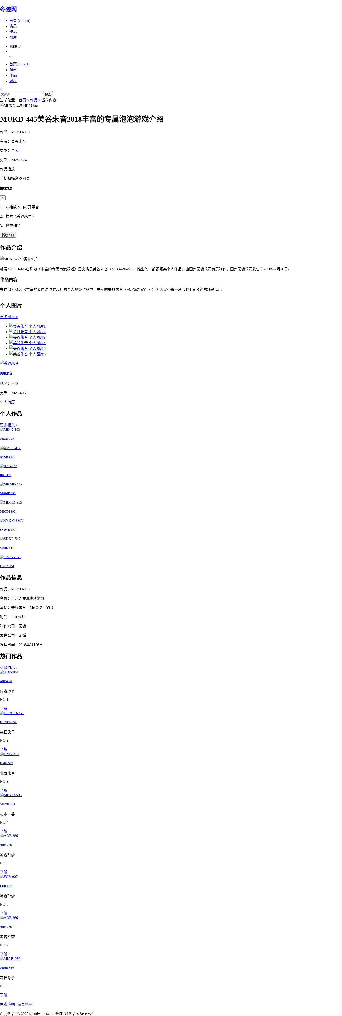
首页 (19, 21)
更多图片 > (9, 317)
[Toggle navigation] (11, 56)
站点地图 (24, 1004)
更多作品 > (9, 668)
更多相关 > (9, 425)
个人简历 (7, 402)
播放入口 (8, 235)
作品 (13, 32)
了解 (3, 709)
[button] (171, 173)
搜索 (48, 94)
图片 (13, 37)
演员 (13, 26)
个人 (15, 151)
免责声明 (7, 1004)
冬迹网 (8, 9)
